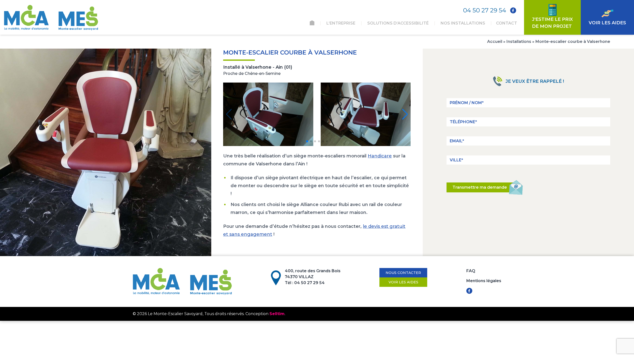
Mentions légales (483, 280)
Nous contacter (403, 272)
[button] (307, 141)
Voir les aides (403, 282)
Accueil (494, 41)
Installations (518, 41)
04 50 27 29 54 (484, 10)
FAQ (470, 270)
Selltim (277, 313)
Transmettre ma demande (479, 187)
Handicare (380, 156)
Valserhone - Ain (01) (268, 67)
